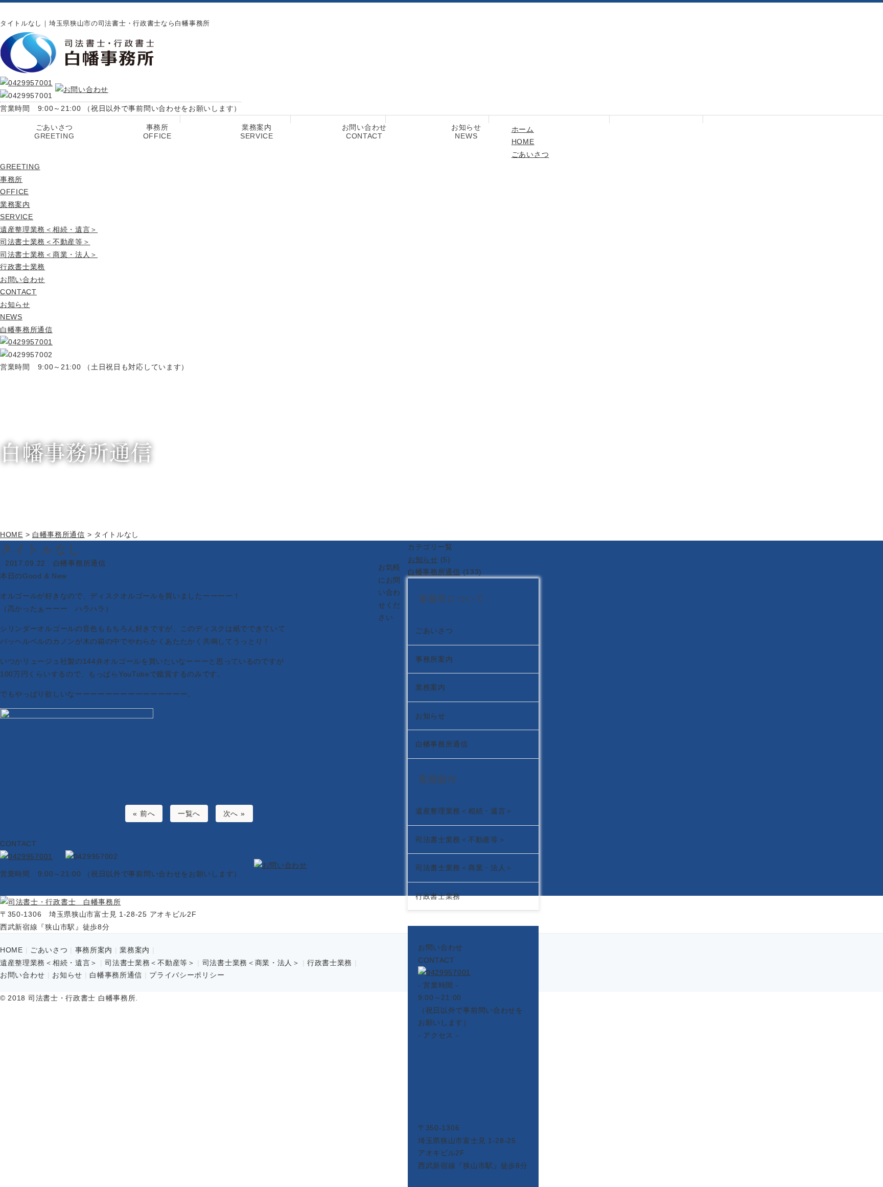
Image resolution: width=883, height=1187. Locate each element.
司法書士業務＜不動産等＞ (45, 242)
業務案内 (256, 131)
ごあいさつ (54, 131)
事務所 (157, 131)
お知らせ (466, 131)
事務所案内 (94, 950)
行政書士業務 (22, 267)
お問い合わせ (364, 131)
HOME (11, 950)
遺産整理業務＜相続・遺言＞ (49, 229)
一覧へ (189, 813)
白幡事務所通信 (26, 329)
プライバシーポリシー (186, 975)
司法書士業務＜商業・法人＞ (49, 254)
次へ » (234, 813)
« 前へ (144, 813)
